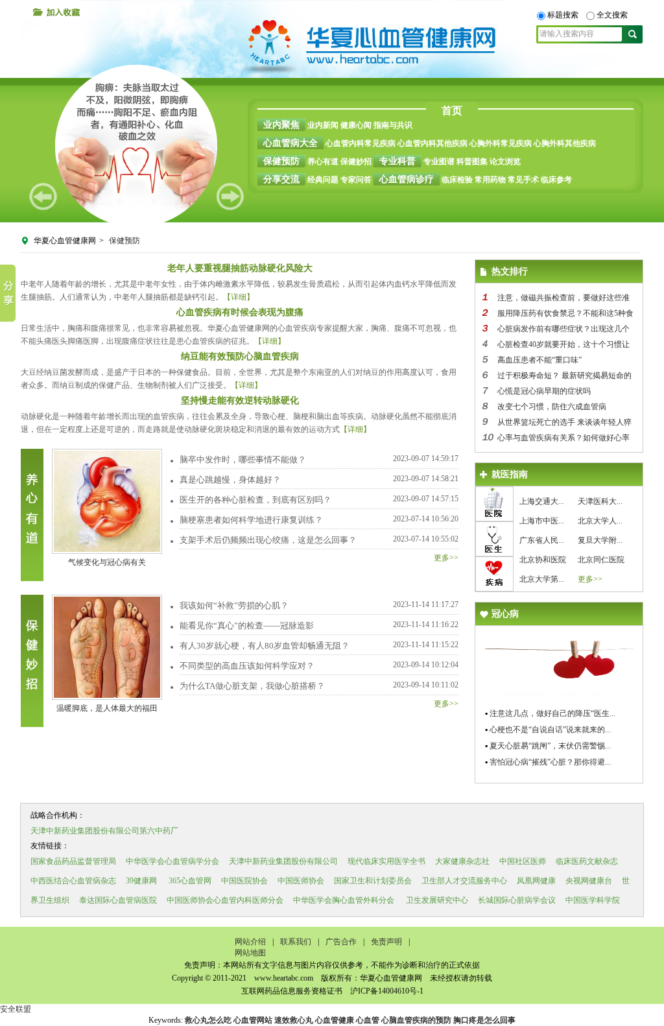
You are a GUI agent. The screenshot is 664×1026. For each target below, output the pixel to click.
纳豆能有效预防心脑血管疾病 (240, 356)
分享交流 (281, 179)
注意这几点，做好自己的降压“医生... (552, 713)
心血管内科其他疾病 (432, 143)
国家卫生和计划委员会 (373, 880)
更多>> (446, 557)
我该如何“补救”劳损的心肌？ (234, 605)
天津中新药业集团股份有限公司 (283, 861)
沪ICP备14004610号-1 (385, 991)
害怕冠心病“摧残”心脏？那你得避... (550, 762)
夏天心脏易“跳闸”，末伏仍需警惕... (550, 745)
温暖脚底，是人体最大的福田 (107, 708)
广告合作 (341, 941)
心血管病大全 (290, 143)
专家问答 (356, 179)
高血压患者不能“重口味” (539, 359)
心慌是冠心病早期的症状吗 (544, 391)
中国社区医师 (522, 861)
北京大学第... (541, 579)
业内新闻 (322, 125)
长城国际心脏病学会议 (517, 900)
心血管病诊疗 (406, 179)
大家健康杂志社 (462, 861)
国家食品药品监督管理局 (73, 861)
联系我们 (295, 941)
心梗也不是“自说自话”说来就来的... (550, 729)
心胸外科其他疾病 (565, 143)
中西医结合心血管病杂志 (73, 880)
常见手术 (523, 179)
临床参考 (556, 179)
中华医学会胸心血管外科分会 (343, 900)
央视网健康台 (588, 880)
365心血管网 (190, 880)
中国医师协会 (301, 880)
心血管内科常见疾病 (361, 143)
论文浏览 (505, 161)
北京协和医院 (542, 559)
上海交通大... (541, 501)
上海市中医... (541, 520)
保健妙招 (356, 161)
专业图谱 (439, 161)
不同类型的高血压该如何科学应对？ (247, 666)
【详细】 (238, 297)
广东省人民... (541, 540)
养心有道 (322, 161)
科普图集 (472, 161)
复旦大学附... (600, 540)
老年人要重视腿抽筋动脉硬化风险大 (240, 268)
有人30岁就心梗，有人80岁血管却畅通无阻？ (265, 645)
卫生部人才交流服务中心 (464, 880)
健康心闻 (356, 125)
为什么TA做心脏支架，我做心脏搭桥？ (252, 686)
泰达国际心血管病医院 (118, 900)
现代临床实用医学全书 (386, 861)
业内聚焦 (281, 125)
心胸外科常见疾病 (500, 143)
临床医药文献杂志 (587, 861)
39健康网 (141, 880)
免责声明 (386, 941)
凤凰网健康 (536, 880)
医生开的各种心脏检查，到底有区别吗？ (255, 500)
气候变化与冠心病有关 (107, 562)
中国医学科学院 (592, 900)
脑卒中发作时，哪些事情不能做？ (243, 459)
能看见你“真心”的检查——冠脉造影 (247, 625)
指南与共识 (393, 125)
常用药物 (490, 179)
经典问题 (322, 179)
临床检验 (457, 179)
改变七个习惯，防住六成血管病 (551, 406)
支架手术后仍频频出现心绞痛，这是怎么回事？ (268, 540)
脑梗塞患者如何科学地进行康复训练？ (251, 520)
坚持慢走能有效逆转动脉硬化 (240, 400)
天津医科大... (600, 501)
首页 (452, 110)
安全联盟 (15, 1009)
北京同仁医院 (601, 559)
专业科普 (397, 161)
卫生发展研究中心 (436, 900)
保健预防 (281, 161)
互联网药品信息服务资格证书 (291, 991)
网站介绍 (250, 941)
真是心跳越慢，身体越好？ (230, 479)
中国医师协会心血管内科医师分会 (225, 900)
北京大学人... (600, 520)
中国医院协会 (244, 880)
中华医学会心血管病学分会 (172, 861)
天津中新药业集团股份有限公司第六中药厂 (104, 830)
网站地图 (250, 952)
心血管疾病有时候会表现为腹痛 (239, 312)
